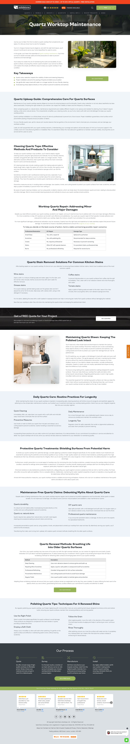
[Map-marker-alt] (74, 716)
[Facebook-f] (56, 716)
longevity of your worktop (87, 223)
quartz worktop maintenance (48, 53)
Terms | (79, 728)
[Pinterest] (65, 716)
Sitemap (90, 728)
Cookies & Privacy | (71, 728)
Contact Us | (47, 728)
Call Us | (53, 728)
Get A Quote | (60, 728)
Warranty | (85, 728)
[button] (111, 702)
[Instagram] (60, 716)
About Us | (40, 728)
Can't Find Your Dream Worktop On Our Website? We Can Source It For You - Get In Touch (65, 688)
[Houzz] (69, 716)
